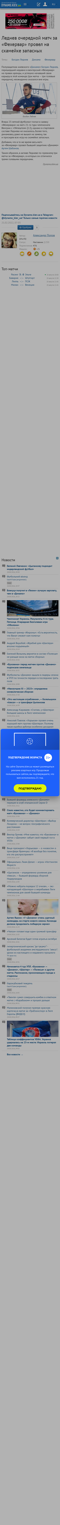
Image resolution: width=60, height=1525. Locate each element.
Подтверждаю (30, 788)
